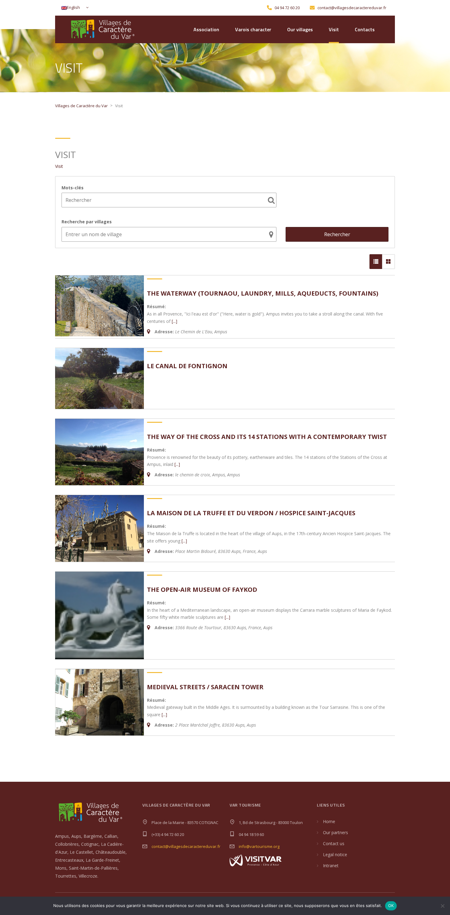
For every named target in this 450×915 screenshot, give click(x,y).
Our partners (335, 832)
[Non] (442, 906)
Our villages (300, 29)
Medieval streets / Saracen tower (205, 687)
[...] (174, 321)
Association (206, 29)
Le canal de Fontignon (187, 366)
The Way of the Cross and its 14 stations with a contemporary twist (267, 437)
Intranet (331, 865)
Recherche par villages (87, 222)
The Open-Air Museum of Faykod (202, 589)
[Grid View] (388, 261)
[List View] (375, 261)
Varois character (253, 29)
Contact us (333, 843)
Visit (334, 29)
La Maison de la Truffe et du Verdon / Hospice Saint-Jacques (251, 513)
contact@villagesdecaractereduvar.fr (186, 846)
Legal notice (335, 854)
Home (329, 821)
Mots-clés (73, 188)
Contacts (365, 29)
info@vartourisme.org (259, 846)
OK (391, 905)
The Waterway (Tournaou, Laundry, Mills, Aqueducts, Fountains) (262, 293)
